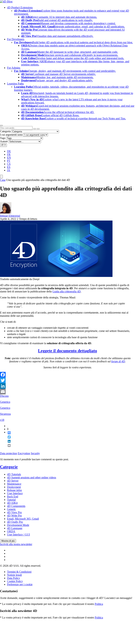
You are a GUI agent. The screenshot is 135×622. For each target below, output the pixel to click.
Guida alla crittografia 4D (66, 291)
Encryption (24, 453)
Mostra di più (8, 541)
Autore (4, 141)
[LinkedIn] (67, 386)
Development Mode (18, 525)
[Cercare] (38, 128)
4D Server (12, 480)
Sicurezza (5, 413)
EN (9, 157)
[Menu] (1, 176)
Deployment (14, 486)
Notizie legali (14, 574)
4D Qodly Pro (15, 521)
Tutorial (11, 499)
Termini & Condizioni (19, 571)
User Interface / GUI (18, 534)
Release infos (14, 490)
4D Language (14, 528)
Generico (5, 401)
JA (8, 170)
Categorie (9, 467)
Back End (12, 496)
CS (9, 163)
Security (35, 453)
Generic (11, 509)
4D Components (16, 506)
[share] (7, 448)
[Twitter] (67, 380)
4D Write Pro (14, 515)
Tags (2, 138)
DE (9, 151)
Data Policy (13, 578)
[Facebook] (67, 374)
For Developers (15, 39)
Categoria (5, 131)
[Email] (67, 391)
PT (8, 160)
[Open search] (1, 125)
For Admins (13, 67)
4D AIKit (12, 502)
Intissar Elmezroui (10, 215)
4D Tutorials (14, 474)
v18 (2, 419)
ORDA (11, 531)
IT (3, 145)
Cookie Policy (15, 581)
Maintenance (14, 483)
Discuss (4, 395)
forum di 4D (118, 361)
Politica (99, 603)
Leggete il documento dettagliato (67, 350)
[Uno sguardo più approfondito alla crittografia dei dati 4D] (56, 275)
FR (9, 154)
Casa (2, 179)
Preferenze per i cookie (20, 584)
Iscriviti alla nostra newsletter (16, 544)
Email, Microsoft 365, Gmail (23, 518)
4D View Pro (14, 512)
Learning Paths (15, 83)
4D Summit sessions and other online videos (31, 477)
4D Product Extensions (20, 7)
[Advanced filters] (34, 128)
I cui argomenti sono (11, 134)
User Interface (15, 493)
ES (8, 167)
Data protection (8, 453)
